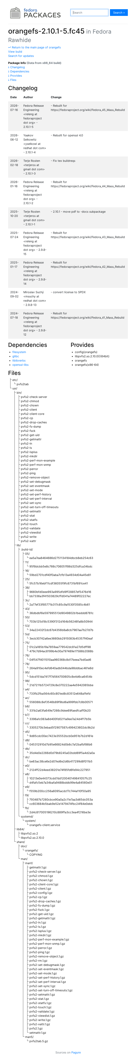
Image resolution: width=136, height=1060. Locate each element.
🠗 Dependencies (18, 71)
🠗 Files (12, 80)
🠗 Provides (15, 75)
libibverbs (19, 360)
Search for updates (21, 56)
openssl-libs (20, 364)
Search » (119, 12)
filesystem (19, 352)
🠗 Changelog (16, 67)
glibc (15, 356)
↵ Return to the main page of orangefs (34, 47)
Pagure (76, 1052)
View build (15, 51)
